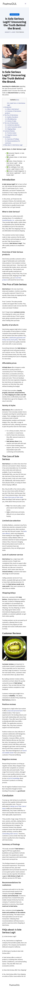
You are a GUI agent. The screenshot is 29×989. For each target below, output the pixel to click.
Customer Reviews (9, 131)
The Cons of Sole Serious (10, 123)
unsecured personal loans (15, 711)
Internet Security (14, 14)
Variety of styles (10, 121)
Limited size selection (12, 125)
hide (17, 99)
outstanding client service (10, 834)
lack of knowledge (13, 778)
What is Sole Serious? (12, 109)
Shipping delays (10, 129)
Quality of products (11, 117)
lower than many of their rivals (13, 497)
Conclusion (6, 137)
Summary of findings (12, 139)
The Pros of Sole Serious (10, 115)
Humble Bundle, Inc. (8, 220)
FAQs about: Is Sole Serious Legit (13, 145)
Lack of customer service (13, 127)
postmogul (20, 32)
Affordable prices (11, 119)
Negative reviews (11, 135)
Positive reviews (10, 133)
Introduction (7, 107)
